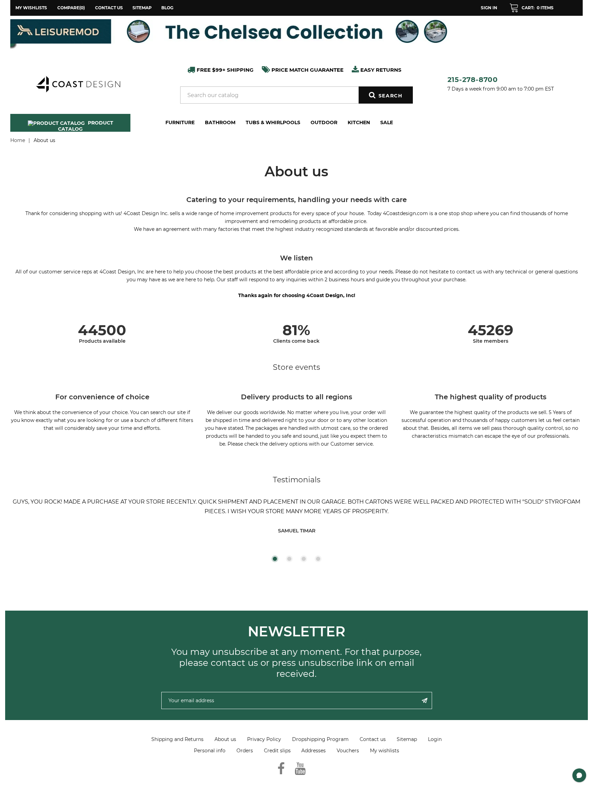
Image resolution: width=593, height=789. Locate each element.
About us (225, 739)
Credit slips (277, 750)
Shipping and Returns (177, 739)
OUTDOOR (324, 122)
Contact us (109, 7)
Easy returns (380, 70)
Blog (167, 7)
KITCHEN (359, 122)
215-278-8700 (472, 79)
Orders (244, 750)
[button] (531, 7)
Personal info (209, 750)
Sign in (489, 7)
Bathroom (220, 122)
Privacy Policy (264, 739)
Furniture (180, 122)
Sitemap (142, 7)
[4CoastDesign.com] (78, 84)
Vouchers (348, 750)
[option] (296, 31)
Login (435, 739)
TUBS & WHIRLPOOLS (273, 122)
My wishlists (384, 750)
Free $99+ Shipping (224, 70)
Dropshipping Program (320, 739)
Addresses (313, 750)
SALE (386, 122)
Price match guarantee (307, 70)
